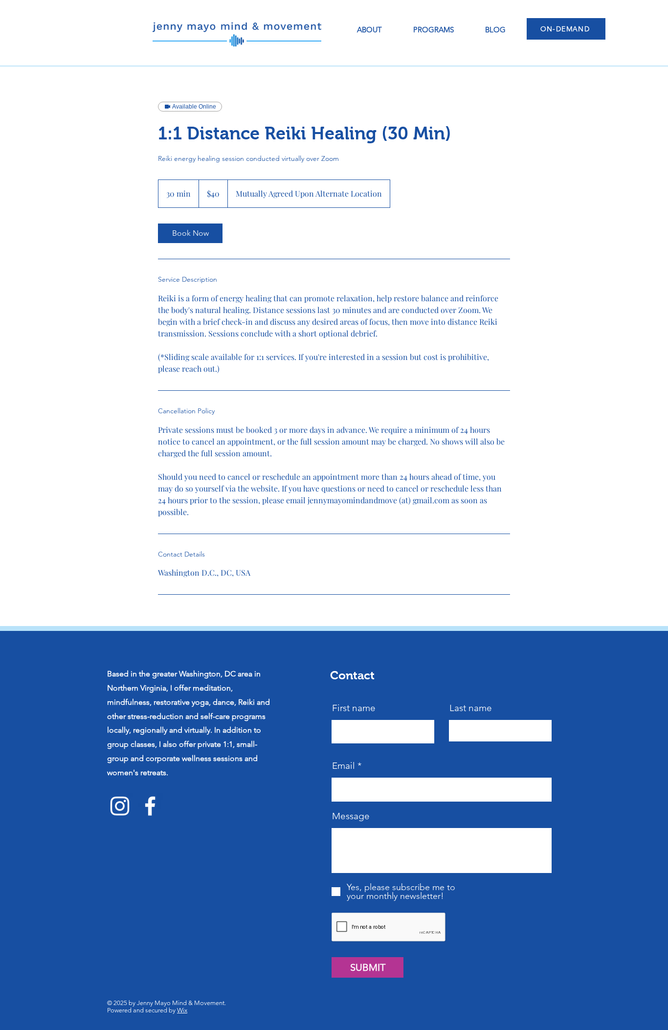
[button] (433, 30)
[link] (190, 233)
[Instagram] (120, 806)
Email (343, 765)
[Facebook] (150, 806)
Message (351, 816)
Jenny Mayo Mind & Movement (180, 1003)
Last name (470, 708)
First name (354, 708)
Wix (182, 1010)
